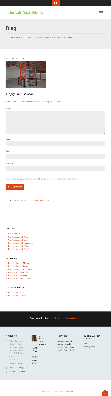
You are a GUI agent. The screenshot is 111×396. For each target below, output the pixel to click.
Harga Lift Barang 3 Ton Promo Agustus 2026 (32, 200)
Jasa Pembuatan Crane (16, 293)
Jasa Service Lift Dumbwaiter (19, 278)
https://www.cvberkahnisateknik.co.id (23, 372)
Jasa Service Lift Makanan (18, 272)
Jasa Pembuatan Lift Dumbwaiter (20, 243)
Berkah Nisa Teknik (25, 12)
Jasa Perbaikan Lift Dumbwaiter (20, 269)
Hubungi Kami (89, 347)
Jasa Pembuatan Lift (65, 341)
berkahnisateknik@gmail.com (20, 368)
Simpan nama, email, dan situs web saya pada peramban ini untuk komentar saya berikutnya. (41, 179)
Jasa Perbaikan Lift (65, 344)
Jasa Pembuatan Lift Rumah (18, 249)
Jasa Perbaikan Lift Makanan (19, 263)
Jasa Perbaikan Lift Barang (18, 266)
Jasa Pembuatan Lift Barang (18, 240)
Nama (9, 139)
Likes (20, 58)
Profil (86, 344)
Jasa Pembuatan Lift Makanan (19, 246)
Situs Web (9, 163)
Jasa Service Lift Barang (17, 275)
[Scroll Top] (105, 393)
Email (9, 151)
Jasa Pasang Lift (14, 234)
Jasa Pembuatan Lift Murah (18, 237)
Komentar (9, 108)
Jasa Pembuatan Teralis (17, 296)
